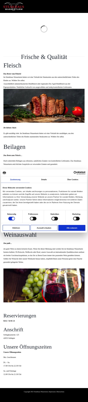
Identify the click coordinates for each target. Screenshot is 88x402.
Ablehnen (16, 228)
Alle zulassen (72, 228)
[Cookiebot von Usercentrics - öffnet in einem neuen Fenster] (75, 173)
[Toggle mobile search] (79, 6)
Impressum (52, 392)
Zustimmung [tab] (15, 179)
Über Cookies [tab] (72, 179)
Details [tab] (44, 179)
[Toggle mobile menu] (84, 6)
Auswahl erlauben (44, 228)
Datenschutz (60, 392)
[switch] (33, 218)
